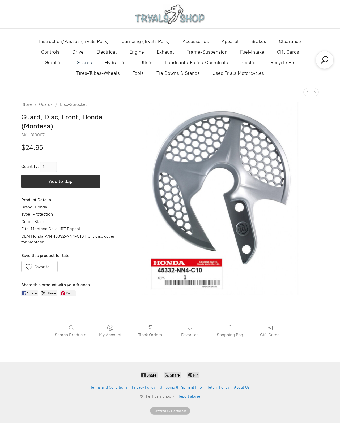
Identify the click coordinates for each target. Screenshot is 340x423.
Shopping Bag (230, 334)
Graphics (54, 63)
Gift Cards (288, 52)
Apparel (230, 41)
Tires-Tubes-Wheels (98, 73)
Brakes (258, 41)
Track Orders (150, 334)
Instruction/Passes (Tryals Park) (74, 41)
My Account (110, 334)
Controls (50, 52)
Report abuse (189, 396)
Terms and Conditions (108, 387)
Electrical (106, 52)
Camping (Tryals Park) (145, 41)
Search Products (70, 334)
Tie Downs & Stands (178, 73)
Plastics (249, 63)
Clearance (290, 41)
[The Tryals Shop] (170, 14)
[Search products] (324, 60)
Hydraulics (116, 63)
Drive (78, 52)
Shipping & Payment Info (181, 387)
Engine (136, 52)
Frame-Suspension (206, 52)
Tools (138, 73)
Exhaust (165, 52)
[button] (39, 266)
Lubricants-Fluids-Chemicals (196, 63)
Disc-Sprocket (73, 104)
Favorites (190, 334)
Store (26, 104)
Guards (84, 63)
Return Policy (218, 387)
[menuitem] (307, 92)
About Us (242, 387)
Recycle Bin (282, 63)
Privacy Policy (143, 387)
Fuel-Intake (252, 52)
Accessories (195, 41)
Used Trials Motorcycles (238, 73)
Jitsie (146, 63)
